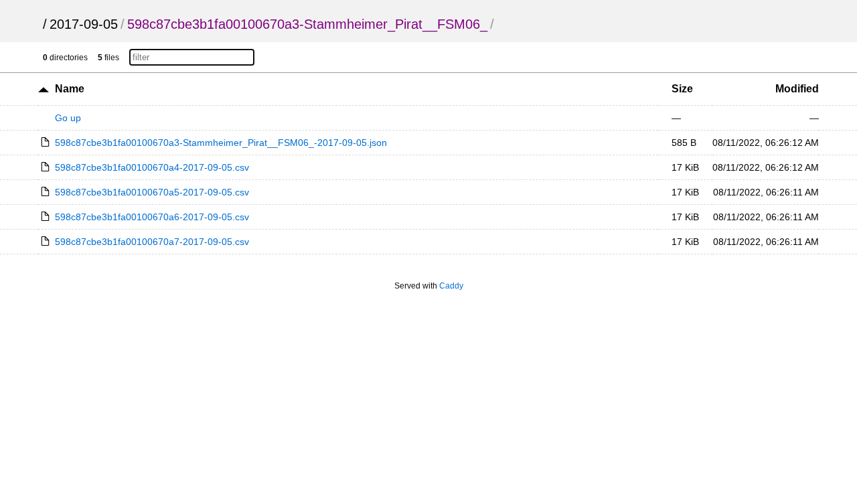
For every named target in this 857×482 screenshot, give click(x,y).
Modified (797, 88)
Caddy (451, 286)
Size (682, 88)
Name (69, 88)
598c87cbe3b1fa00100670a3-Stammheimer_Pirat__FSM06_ (307, 24)
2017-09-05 (84, 24)
